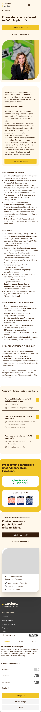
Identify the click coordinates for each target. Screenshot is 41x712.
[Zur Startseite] (10, 604)
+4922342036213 (14, 589)
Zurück (7, 11)
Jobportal (5, 628)
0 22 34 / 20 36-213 (15, 586)
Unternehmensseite (8, 624)
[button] (31, 5)
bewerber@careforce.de (17, 583)
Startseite (5, 617)
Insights (4, 631)
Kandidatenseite (7, 620)
